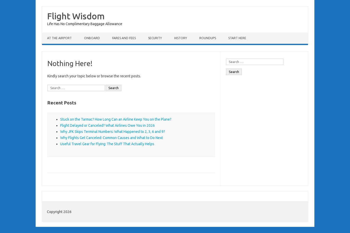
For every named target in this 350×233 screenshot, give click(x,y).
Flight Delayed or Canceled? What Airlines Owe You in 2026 (107, 125)
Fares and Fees (124, 38)
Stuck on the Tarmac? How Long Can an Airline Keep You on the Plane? (115, 119)
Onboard (92, 38)
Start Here (237, 38)
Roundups (207, 38)
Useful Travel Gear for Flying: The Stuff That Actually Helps (107, 144)
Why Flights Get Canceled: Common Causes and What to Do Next (111, 138)
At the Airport (59, 38)
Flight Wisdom (76, 16)
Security (155, 38)
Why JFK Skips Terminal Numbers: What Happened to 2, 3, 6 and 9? (112, 132)
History (180, 38)
